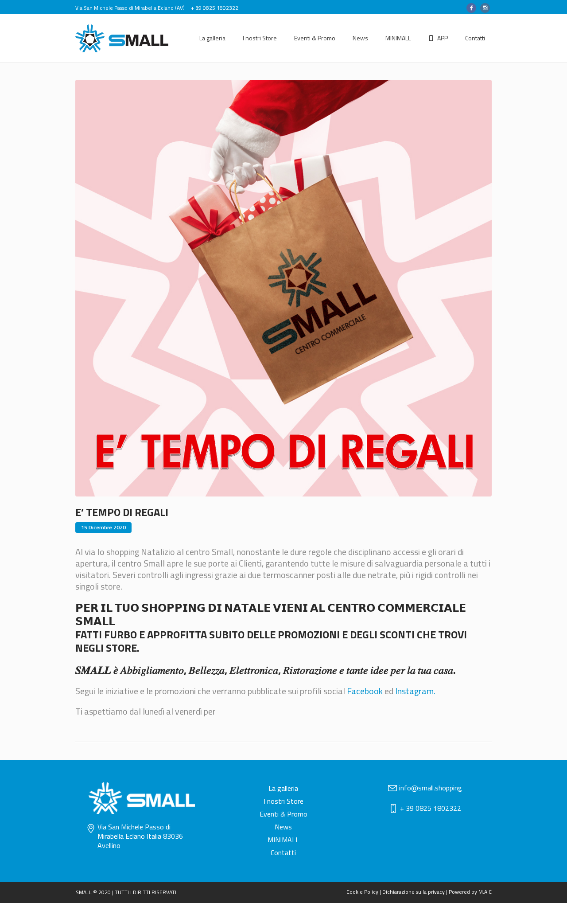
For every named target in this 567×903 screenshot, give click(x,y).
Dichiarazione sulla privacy (413, 891)
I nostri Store (283, 801)
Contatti (283, 852)
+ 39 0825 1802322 (430, 808)
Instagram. (415, 691)
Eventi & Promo (283, 814)
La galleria (283, 788)
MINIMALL (283, 839)
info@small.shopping (430, 787)
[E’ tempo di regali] (283, 287)
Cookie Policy (362, 891)
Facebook (365, 691)
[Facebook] (471, 8)
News (283, 826)
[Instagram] (485, 8)
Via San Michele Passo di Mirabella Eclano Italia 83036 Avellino (140, 836)
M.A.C (485, 891)
